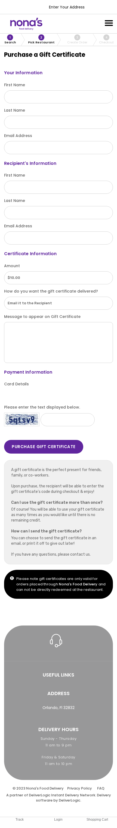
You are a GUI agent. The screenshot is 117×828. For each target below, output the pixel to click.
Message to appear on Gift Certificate (42, 316)
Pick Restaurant (41, 39)
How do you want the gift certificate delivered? (51, 291)
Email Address (18, 135)
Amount (12, 266)
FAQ (100, 788)
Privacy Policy (79, 788)
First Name (14, 85)
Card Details (16, 384)
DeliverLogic (39, 795)
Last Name (14, 110)
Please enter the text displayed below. (42, 407)
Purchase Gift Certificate (44, 446)
